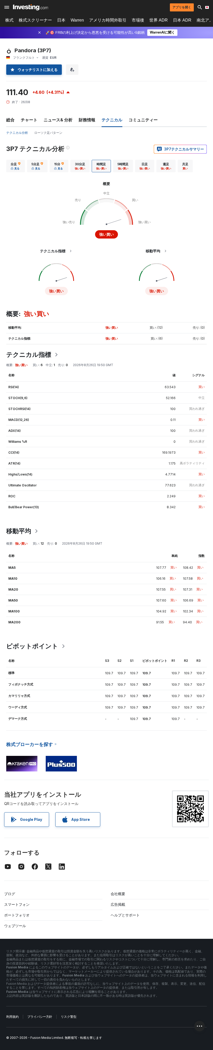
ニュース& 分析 (58, 119)
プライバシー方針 (39, 1017)
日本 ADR (182, 20)
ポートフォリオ (17, 915)
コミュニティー (143, 119)
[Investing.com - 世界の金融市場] (30, 7)
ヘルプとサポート (125, 915)
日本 (61, 20)
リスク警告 (68, 1017)
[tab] (15, 166)
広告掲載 (118, 904)
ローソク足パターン (48, 133)
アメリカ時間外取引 (108, 20)
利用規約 (12, 1017)
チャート (29, 119)
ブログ (9, 893)
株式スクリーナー (35, 20)
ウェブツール (15, 925)
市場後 (138, 20)
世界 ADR (158, 20)
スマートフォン (17, 904)
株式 (9, 20)
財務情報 (87, 119)
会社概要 (118, 893)
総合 (10, 119)
